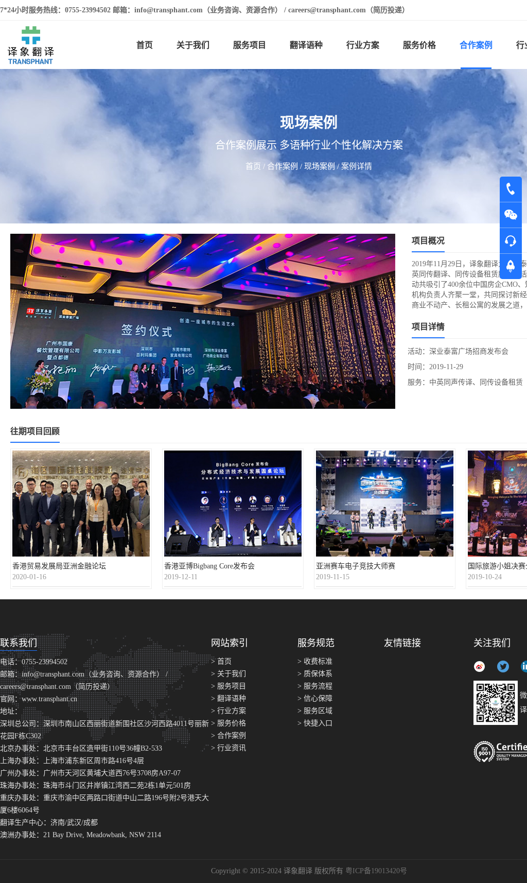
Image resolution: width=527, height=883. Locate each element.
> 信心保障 (314, 698)
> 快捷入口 (314, 723)
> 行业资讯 (228, 748)
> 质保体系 (314, 674)
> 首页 (221, 661)
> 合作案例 (228, 735)
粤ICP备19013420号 (376, 871)
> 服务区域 (314, 711)
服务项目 (249, 45)
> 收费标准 (314, 661)
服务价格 (419, 45)
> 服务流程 (314, 686)
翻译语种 (306, 45)
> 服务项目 (228, 686)
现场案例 (319, 166)
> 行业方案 (228, 711)
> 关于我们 (228, 674)
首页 (144, 45)
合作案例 (476, 45)
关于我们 (193, 45)
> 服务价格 (228, 723)
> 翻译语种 (228, 698)
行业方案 (362, 45)
